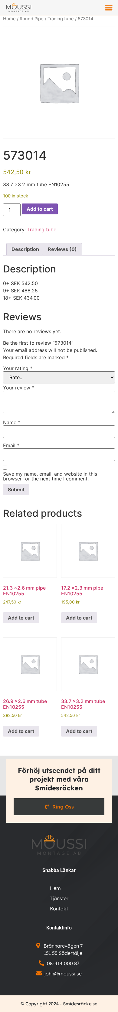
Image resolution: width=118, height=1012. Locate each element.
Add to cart (40, 209)
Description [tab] (25, 249)
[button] (109, 8)
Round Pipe (32, 18)
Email (11, 445)
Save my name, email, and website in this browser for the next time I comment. (50, 476)
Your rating (17, 368)
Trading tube (61, 18)
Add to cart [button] (21, 618)
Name (11, 422)
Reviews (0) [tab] (62, 249)
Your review (18, 387)
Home (9, 18)
